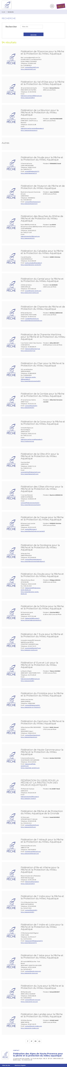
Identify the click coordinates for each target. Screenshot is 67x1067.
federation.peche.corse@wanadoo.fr (31, 439)
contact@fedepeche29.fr (32, 705)
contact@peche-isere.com (33, 971)
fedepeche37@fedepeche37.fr (34, 941)
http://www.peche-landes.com (30, 1028)
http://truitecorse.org (27, 441)
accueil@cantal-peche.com (33, 291)
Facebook (28, 1041)
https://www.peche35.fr (28, 884)
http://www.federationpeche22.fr (31, 505)
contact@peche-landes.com (33, 1026)
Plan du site (6, 1065)
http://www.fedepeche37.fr (29, 943)
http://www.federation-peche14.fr (31, 265)
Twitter (32, 1041)
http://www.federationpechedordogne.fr (33, 561)
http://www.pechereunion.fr (29, 130)
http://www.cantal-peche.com (30, 293)
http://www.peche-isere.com (29, 973)
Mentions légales (20, 1065)
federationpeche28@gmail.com (30, 679)
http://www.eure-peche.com (29, 650)
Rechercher (11, 26)
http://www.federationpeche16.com (31, 320)
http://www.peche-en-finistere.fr (30, 707)
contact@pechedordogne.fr (33, 559)
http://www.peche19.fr (27, 407)
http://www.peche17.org (28, 351)
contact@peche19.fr (31, 406)
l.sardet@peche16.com (32, 318)
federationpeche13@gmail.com (30, 236)
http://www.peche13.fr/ (28, 238)
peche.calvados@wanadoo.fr (33, 263)
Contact (16, 1050)
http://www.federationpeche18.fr (31, 381)
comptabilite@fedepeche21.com (30, 472)
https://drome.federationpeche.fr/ (31, 620)
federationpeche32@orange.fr (30, 796)
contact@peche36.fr (31, 910)
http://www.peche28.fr (27, 681)
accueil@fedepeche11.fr (32, 171)
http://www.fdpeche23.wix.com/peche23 (33, 531)
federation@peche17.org (32, 349)
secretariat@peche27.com (33, 648)
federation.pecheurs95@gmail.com (31, 96)
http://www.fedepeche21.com (29, 474)
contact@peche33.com (32, 825)
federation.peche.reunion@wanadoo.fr (32, 128)
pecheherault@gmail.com (33, 851)
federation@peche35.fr (32, 882)
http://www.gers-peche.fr (28, 798)
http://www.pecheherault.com (30, 853)
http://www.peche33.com (28, 827)
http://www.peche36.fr (27, 912)
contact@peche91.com (32, 67)
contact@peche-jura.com (32, 1000)
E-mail (35, 1041)
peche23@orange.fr (31, 529)
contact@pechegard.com (32, 735)
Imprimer (39, 1041)
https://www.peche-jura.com (29, 1002)
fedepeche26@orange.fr (32, 618)
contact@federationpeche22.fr (30, 503)
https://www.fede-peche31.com (30, 768)
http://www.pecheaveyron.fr (29, 204)
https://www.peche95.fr (28, 98)
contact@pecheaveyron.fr (33, 202)
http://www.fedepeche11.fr (29, 173)
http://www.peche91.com (28, 69)
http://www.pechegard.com (29, 737)
